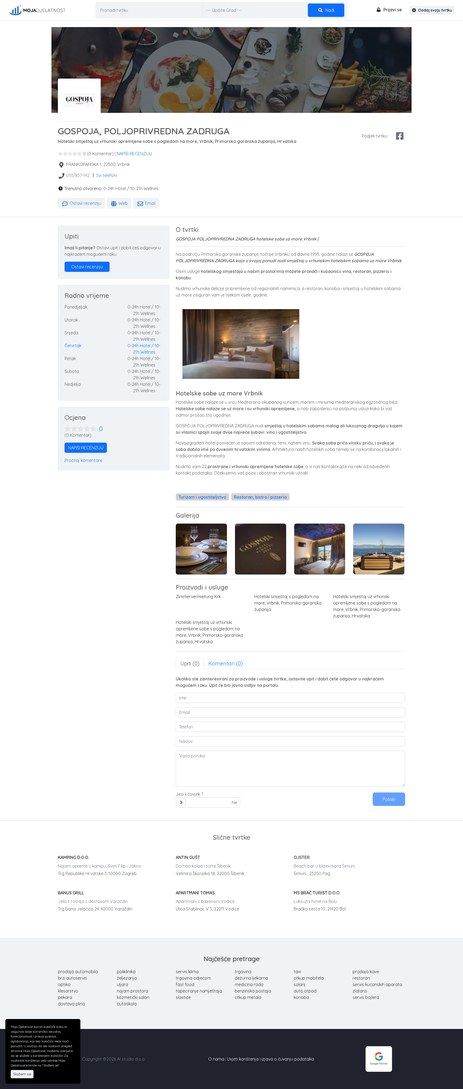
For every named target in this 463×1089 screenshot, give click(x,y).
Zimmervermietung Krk (198, 596)
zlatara (360, 991)
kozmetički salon (133, 997)
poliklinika (126, 971)
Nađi (329, 10)
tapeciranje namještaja (199, 991)
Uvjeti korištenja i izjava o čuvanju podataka (270, 1059)
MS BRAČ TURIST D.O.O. (317, 892)
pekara (65, 997)
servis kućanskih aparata (377, 984)
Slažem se (22, 1074)
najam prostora (132, 991)
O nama (216, 1059)
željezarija (127, 978)
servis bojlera (366, 997)
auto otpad (305, 991)
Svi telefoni (106, 175)
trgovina (243, 971)
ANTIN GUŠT (188, 857)
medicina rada (249, 984)
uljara (122, 984)
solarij (299, 984)
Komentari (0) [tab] (225, 663)
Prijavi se (392, 9)
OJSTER (302, 857)
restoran (361, 978)
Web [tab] (122, 203)
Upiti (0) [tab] (189, 663)
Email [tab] (149, 203)
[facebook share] (399, 136)
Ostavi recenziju (85, 203)
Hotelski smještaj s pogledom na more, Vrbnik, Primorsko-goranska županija (288, 603)
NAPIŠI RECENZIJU (134, 153)
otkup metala (248, 997)
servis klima (187, 971)
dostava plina (71, 1003)
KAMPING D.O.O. (73, 857)
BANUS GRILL (71, 892)
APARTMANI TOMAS (195, 892)
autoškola (127, 1003)
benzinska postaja (253, 991)
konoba (301, 997)
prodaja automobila (78, 971)
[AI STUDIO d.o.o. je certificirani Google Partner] (378, 1058)
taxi (297, 971)
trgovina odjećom (193, 978)
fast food (185, 984)
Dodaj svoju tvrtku (434, 10)
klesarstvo (68, 991)
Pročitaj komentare (83, 460)
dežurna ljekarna (251, 978)
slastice (183, 997)
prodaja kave (366, 971)
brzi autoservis (72, 978)
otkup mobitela (309, 978)
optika (64, 984)
